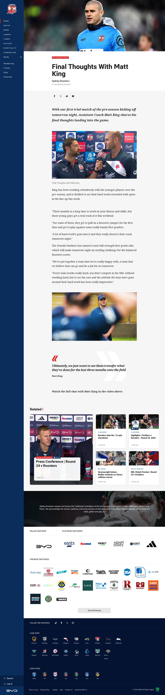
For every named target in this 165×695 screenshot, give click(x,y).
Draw (6, 30)
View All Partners (94, 610)
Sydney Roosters (60, 80)
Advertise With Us (81, 690)
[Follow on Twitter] (67, 623)
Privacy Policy (45, 690)
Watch (7, 25)
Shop (6, 72)
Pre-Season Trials (60, 57)
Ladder (7, 34)
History (8, 43)
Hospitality (10, 48)
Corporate (8, 77)
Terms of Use (33, 690)
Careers (55, 690)
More (6, 57)
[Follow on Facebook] (61, 623)
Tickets (7, 68)
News (6, 21)
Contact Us (69, 690)
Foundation (10, 52)
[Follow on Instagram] (73, 623)
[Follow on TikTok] (56, 623)
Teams (7, 39)
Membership (9, 63)
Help (61, 690)
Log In (10, 684)
